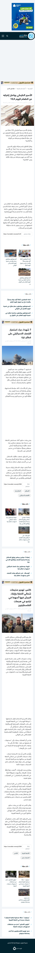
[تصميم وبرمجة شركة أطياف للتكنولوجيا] (17, 948)
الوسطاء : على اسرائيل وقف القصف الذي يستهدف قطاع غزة (24, 538)
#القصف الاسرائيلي (24, 495)
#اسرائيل (27, 491)
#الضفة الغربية (25, 853)
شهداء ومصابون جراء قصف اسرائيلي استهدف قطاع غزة (11, 519)
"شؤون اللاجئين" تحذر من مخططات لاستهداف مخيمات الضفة (11, 882)
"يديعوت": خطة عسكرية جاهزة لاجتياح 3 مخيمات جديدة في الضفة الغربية (24, 882)
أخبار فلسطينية (21, 88)
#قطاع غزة (18, 491)
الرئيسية (30, 88)
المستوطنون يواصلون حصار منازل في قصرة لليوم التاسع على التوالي (11, 262)
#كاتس (16, 853)
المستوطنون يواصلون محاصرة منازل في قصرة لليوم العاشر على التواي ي (24, 280)
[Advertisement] (17, 60)
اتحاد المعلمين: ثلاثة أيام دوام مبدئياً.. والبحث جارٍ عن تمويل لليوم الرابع (25, 262)
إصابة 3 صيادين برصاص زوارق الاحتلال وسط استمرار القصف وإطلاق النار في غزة (24, 520)
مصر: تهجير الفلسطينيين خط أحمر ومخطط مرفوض (24, 899)
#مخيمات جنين (25, 857)
